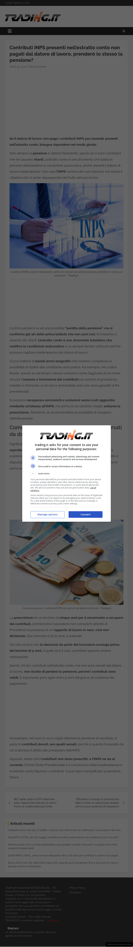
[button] (66, 473)
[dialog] (66, 473)
